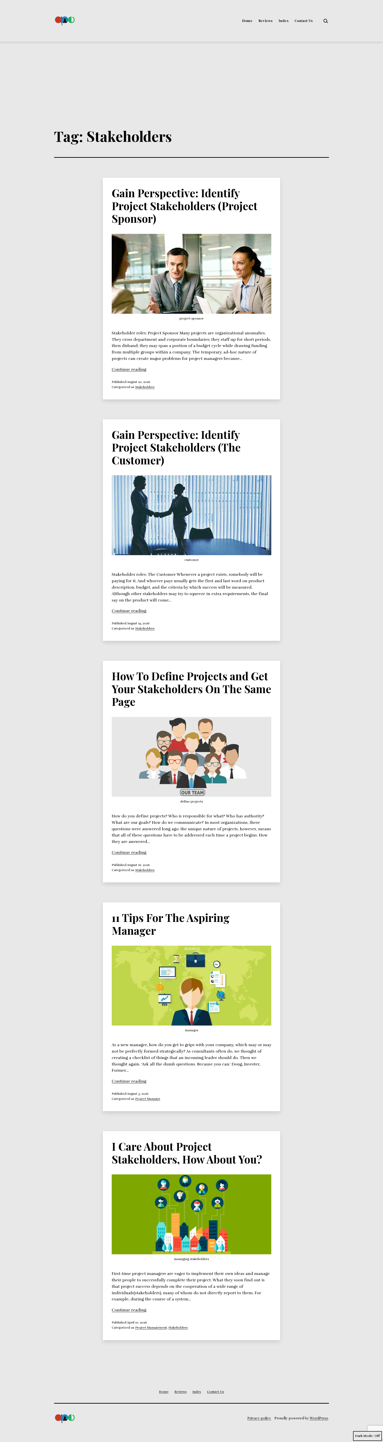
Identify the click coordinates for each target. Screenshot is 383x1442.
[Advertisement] (191, 75)
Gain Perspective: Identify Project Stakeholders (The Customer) (176, 447)
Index (284, 20)
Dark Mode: (364, 1436)
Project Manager (147, 1099)
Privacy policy (259, 1418)
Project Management (151, 1328)
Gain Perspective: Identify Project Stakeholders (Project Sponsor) (185, 205)
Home (247, 20)
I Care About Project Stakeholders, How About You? (187, 1152)
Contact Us (304, 20)
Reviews (265, 20)
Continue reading (129, 369)
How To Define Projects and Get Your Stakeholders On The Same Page (191, 688)
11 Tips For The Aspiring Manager (171, 923)
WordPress (319, 1418)
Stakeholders (144, 387)
